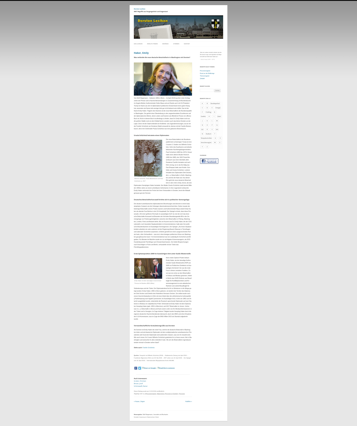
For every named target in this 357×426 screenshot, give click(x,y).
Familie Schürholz (149, 347)
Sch (217, 129)
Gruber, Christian (140, 381)
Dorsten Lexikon (139, 9)
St (202, 134)
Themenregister (204, 76)
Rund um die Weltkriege (207, 73)
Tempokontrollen (206, 138)
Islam (219, 116)
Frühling (208, 112)
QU (202, 129)
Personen (182, 394)
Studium (208, 134)
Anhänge (165, 44)
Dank (157, 417)
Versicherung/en (206, 142)
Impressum (142, 417)
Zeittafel (202, 78)
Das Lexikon (138, 44)
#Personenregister (150, 394)
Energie (218, 108)
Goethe (203, 116)
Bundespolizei (215, 103)
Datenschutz (151, 417)
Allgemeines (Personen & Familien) (167, 394)
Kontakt (187, 44)
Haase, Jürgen (139, 401)
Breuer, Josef (138, 383)
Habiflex (188, 401)
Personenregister (205, 71)
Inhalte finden (152, 44)
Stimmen (176, 44)
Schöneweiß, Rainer (141, 386)
